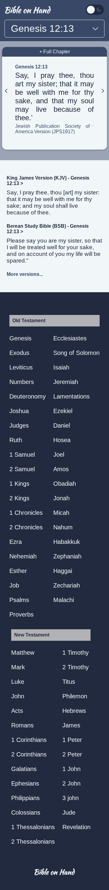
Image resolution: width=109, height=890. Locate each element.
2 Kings (19, 498)
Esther (18, 570)
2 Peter (72, 754)
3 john (70, 798)
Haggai (62, 570)
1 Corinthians (29, 739)
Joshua (19, 411)
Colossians (25, 812)
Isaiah (61, 367)
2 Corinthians (29, 754)
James (71, 725)
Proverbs (21, 614)
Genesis (20, 338)
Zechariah (66, 585)
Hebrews (74, 710)
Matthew (22, 652)
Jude (68, 812)
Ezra (15, 541)
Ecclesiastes (70, 338)
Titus (68, 681)
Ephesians (25, 783)
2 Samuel (22, 469)
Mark (18, 667)
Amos (61, 469)
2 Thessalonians (33, 841)
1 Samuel (22, 454)
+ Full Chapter (54, 51)
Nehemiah (23, 556)
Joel (58, 454)
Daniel (61, 425)
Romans (22, 725)
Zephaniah (67, 556)
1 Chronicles (26, 512)
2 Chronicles (26, 527)
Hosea (62, 440)
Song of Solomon (76, 352)
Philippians (25, 798)
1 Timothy (75, 652)
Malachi (63, 600)
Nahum (63, 527)
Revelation (76, 827)
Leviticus (21, 367)
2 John (71, 783)
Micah (61, 512)
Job (14, 585)
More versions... (25, 274)
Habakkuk (66, 541)
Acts (17, 710)
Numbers (21, 382)
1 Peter (72, 739)
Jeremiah (65, 382)
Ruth (15, 440)
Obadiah (64, 483)
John (17, 696)
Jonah (61, 498)
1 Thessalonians (33, 827)
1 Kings (19, 483)
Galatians (24, 769)
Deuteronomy (27, 396)
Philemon (74, 696)
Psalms (19, 600)
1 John (71, 769)
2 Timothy (75, 667)
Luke (17, 681)
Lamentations (71, 396)
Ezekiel (62, 411)
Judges (19, 425)
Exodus (19, 352)
